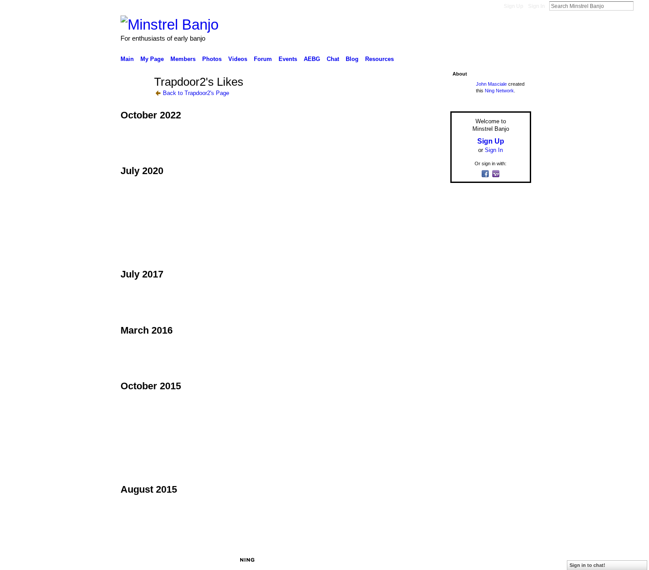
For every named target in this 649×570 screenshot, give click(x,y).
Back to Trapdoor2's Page (196, 93)
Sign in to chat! (587, 565)
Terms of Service (511, 560)
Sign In (536, 6)
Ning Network (499, 90)
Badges (431, 560)
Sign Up (513, 6)
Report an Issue (466, 560)
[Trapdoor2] (135, 97)
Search (640, 6)
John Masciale (491, 84)
